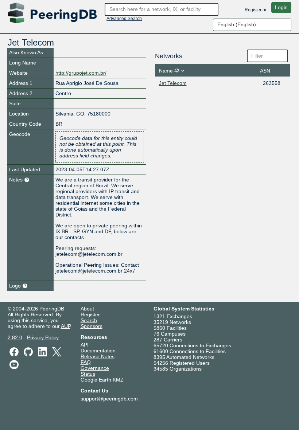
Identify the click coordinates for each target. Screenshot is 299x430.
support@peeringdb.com (109, 399)
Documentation (98, 350)
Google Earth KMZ (102, 380)
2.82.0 (15, 337)
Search (89, 320)
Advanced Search (124, 18)
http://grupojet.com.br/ (80, 73)
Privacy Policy (43, 337)
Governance (95, 368)
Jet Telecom (173, 83)
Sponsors (91, 326)
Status (88, 374)
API (85, 345)
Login (281, 7)
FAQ (86, 362)
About (87, 309)
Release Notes (97, 356)
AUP (65, 326)
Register (253, 9)
